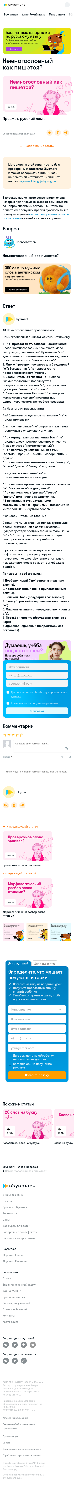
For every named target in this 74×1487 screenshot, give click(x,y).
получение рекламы (45, 703)
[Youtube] (15, 1345)
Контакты (9, 1315)
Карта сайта (10, 1321)
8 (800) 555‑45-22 (13, 1194)
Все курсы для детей (16, 1225)
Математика (57, 14)
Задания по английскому (19, 1284)
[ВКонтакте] (6, 1345)
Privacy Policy (22, 1466)
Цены (6, 1219)
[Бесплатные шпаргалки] (13, 932)
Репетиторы (10, 1213)
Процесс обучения (15, 1207)
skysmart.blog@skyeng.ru (37, 181)
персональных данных (29, 1059)
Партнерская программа (19, 1238)
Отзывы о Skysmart (15, 1309)
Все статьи (11, 14)
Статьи (7, 1278)
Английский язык (33, 14)
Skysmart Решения (15, 1261)
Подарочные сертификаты (20, 1232)
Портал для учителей (16, 1303)
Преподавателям (14, 1297)
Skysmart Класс (13, 1255)
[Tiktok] (24, 1361)
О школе (8, 1201)
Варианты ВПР (12, 1290)
